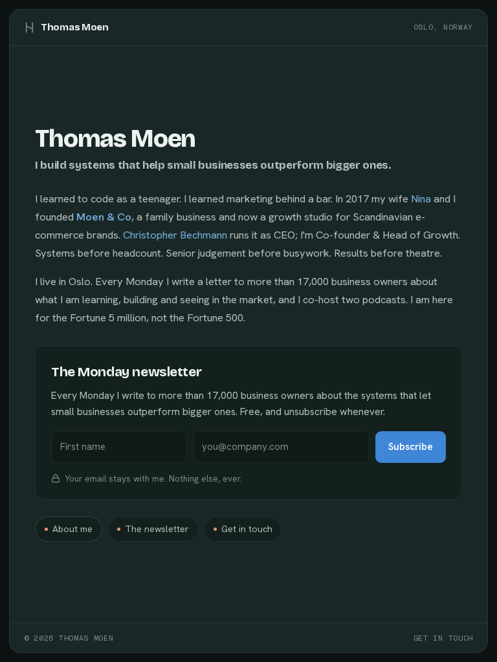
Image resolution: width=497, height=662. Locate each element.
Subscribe (410, 446)
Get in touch (246, 529)
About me (72, 529)
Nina (421, 198)
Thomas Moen (75, 27)
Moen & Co (103, 216)
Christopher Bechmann (175, 235)
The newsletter (157, 529)
